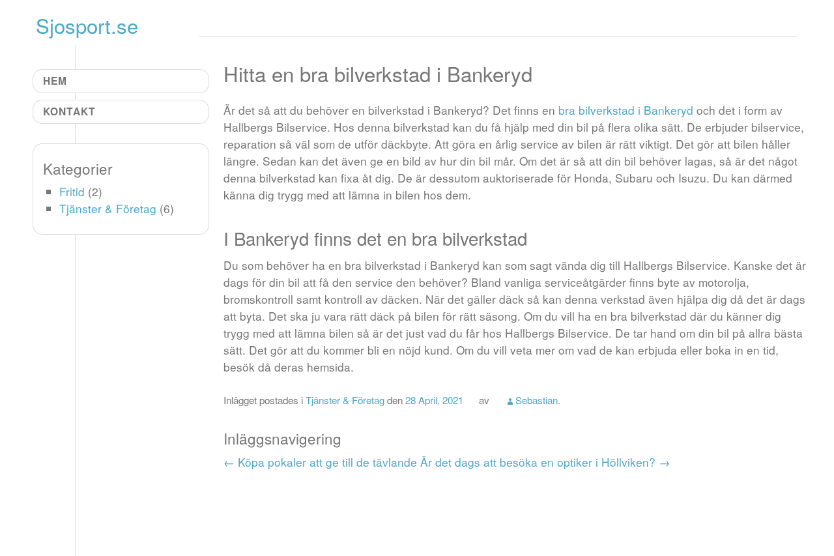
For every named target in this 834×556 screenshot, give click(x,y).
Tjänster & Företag (345, 399)
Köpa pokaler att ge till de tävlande (320, 462)
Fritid (72, 191)
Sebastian (536, 399)
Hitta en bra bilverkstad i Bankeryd (377, 73)
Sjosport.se (87, 25)
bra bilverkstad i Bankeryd (625, 110)
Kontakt (69, 111)
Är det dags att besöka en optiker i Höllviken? (545, 462)
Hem (55, 80)
